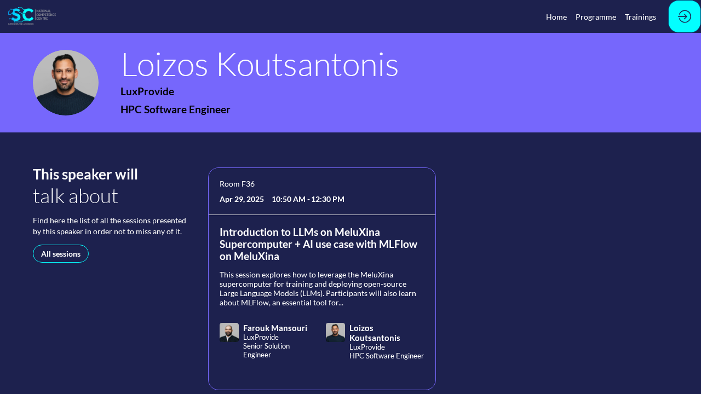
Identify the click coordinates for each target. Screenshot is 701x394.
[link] (556, 16)
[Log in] (684, 16)
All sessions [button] (61, 253)
